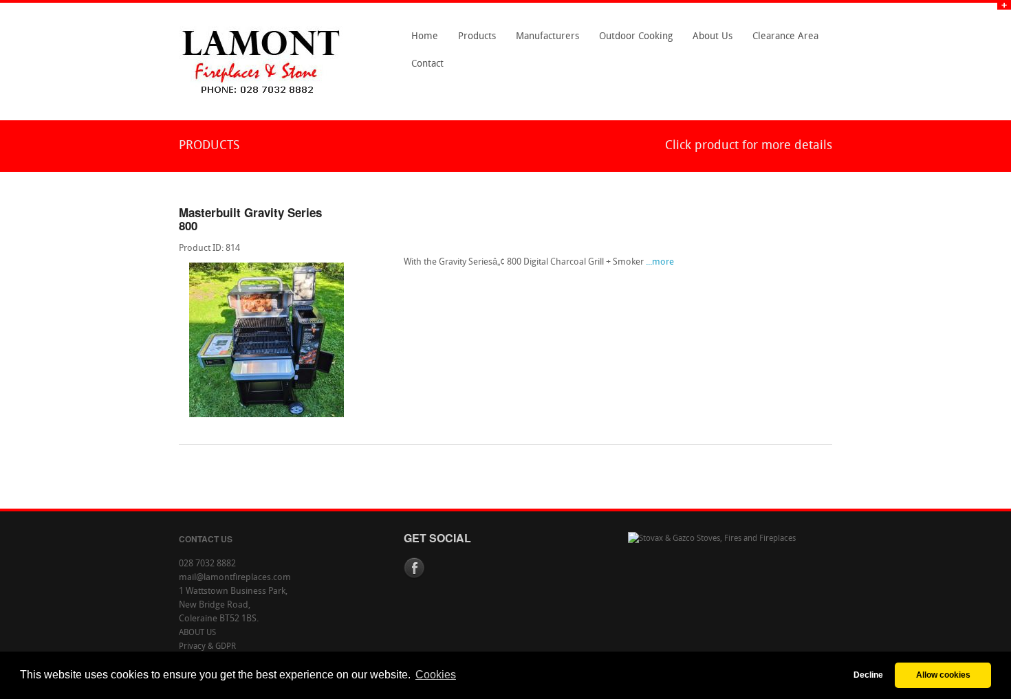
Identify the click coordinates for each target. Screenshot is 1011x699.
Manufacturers (543, 41)
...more (660, 262)
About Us (708, 41)
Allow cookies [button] (943, 674)
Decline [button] (868, 674)
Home (424, 37)
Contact (424, 68)
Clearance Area (781, 41)
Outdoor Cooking (636, 37)
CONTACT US (205, 539)
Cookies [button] (435, 674)
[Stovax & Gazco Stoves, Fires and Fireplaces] (712, 539)
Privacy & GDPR (207, 647)
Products (473, 41)
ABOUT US (197, 633)
